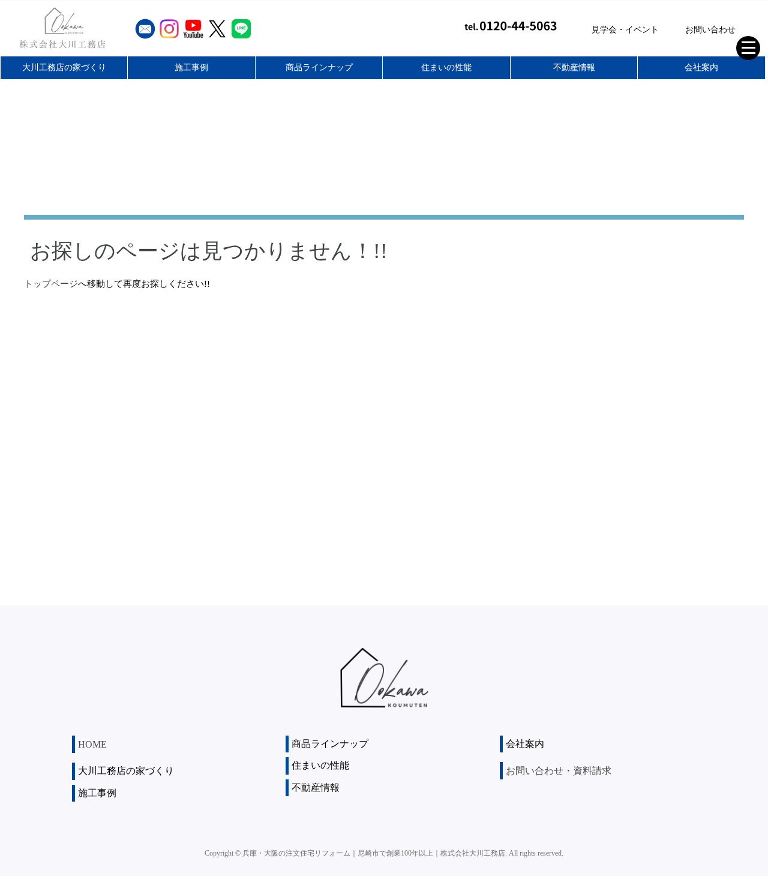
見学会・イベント (625, 29)
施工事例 (191, 67)
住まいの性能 (446, 67)
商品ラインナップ (319, 67)
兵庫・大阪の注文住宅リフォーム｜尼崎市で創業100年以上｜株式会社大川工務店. (374, 853)
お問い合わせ (710, 29)
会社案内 (701, 67)
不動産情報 (574, 67)
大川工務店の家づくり (64, 67)
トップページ (51, 284)
